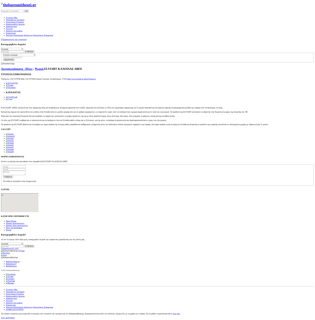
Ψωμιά (39, 68)
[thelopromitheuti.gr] (18, 5)
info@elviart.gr (90, 79)
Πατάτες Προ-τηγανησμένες (17, 226)
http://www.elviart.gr (75, 79)
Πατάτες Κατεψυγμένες (15, 223)
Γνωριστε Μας (11, 18)
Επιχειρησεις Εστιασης (15, 22)
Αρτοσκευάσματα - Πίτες (17, 68)
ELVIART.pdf (11, 97)
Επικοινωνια (11, 33)
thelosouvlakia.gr (12, 262)
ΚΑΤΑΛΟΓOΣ (12, 83)
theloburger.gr (11, 266)
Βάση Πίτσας (11, 221)
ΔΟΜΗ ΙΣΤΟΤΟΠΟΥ (15, 309)
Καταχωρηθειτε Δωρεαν (15, 24)
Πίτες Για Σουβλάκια (14, 228)
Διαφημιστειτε (11, 26)
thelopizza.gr (11, 264)
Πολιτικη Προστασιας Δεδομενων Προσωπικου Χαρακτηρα (29, 35)
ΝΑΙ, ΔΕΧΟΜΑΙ (8, 318)
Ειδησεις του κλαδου (14, 31)
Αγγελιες (9, 29)
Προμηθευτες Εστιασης (15, 20)
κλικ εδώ (176, 314)
